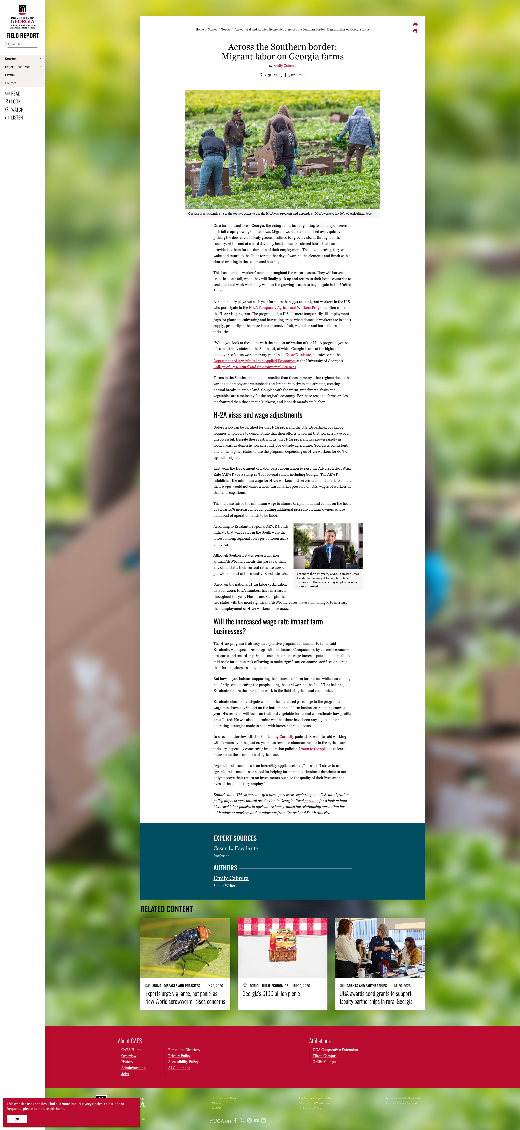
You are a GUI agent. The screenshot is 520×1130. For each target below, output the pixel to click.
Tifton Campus (325, 1056)
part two (311, 801)
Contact (10, 83)
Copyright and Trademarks (314, 1103)
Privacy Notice (91, 1104)
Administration (133, 1068)
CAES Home (131, 1050)
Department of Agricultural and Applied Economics (254, 361)
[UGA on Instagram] (250, 1121)
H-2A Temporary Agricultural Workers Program (287, 307)
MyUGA (216, 1108)
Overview (128, 1056)
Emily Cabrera (284, 65)
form (60, 1109)
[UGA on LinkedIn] (263, 1121)
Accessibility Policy (183, 1061)
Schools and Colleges (224, 1098)
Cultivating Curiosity (277, 736)
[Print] (415, 31)
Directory (217, 1103)
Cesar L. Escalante (235, 848)
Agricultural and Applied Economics (259, 29)
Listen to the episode (315, 749)
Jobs (125, 1074)
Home (200, 29)
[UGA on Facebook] (235, 1121)
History (127, 1061)
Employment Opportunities (315, 1098)
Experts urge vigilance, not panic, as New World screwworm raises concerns (185, 997)
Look (16, 101)
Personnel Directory (184, 1050)
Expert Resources (17, 66)
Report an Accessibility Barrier (403, 1098)
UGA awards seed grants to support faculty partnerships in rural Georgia (376, 997)
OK (17, 1119)
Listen (17, 117)
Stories (10, 58)
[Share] (415, 24)
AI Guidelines (179, 1068)
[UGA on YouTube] (257, 1121)
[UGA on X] (243, 1121)
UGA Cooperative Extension (335, 1050)
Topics (225, 29)
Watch (17, 109)
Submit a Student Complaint (402, 1103)
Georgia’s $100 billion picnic (271, 993)
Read (16, 93)
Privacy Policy (179, 1056)
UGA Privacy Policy (310, 1108)
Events (10, 75)
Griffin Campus (325, 1061)
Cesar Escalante (298, 355)
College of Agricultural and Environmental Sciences (254, 367)
